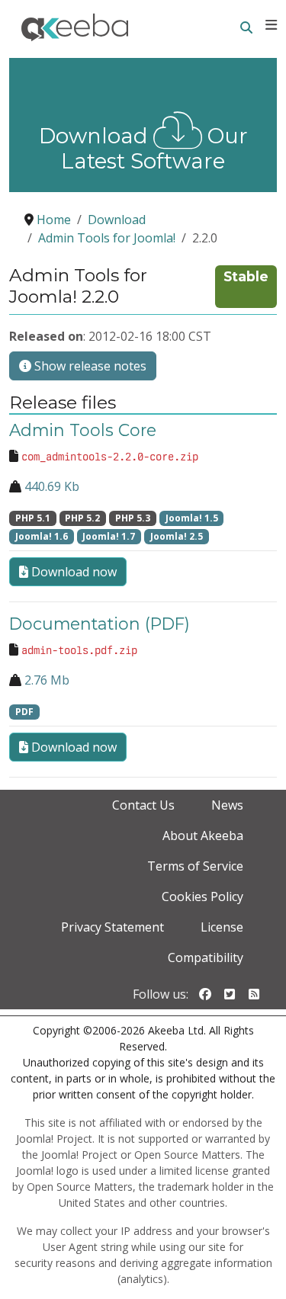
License (222, 927)
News (227, 805)
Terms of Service (195, 866)
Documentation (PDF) (99, 623)
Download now (72, 571)
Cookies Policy (202, 896)
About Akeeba (202, 835)
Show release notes (88, 366)
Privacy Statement (112, 927)
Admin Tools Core (82, 430)
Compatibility (205, 957)
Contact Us (143, 805)
